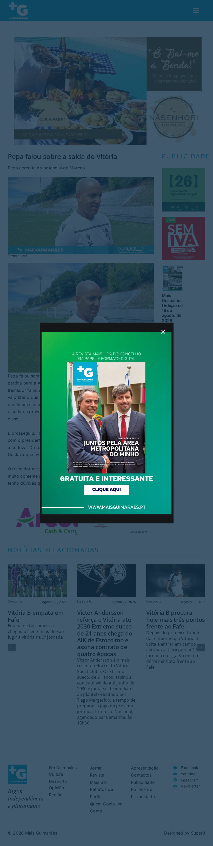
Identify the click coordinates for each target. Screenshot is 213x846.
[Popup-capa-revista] (106, 334)
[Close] (163, 332)
